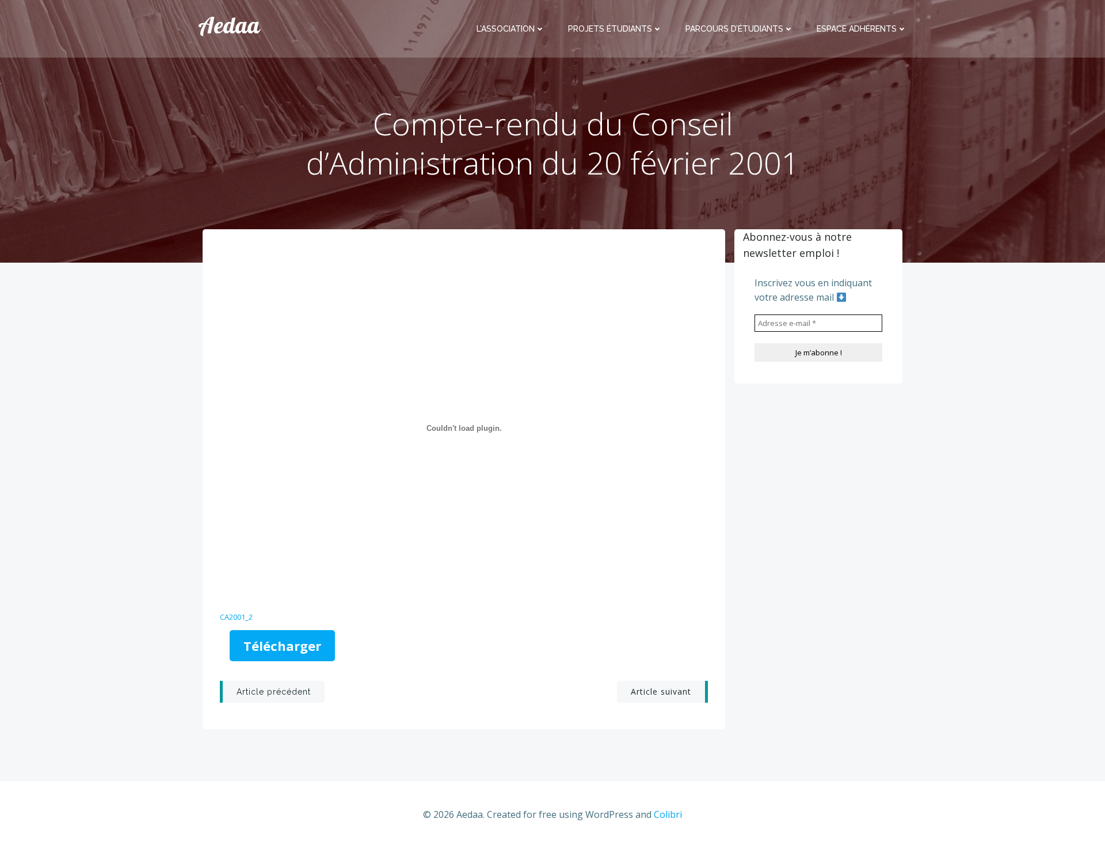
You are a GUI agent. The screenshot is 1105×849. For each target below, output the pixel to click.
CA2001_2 (236, 617)
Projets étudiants (610, 28)
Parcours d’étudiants (734, 28)
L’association (506, 28)
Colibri (668, 814)
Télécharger (282, 645)
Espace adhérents (857, 28)
